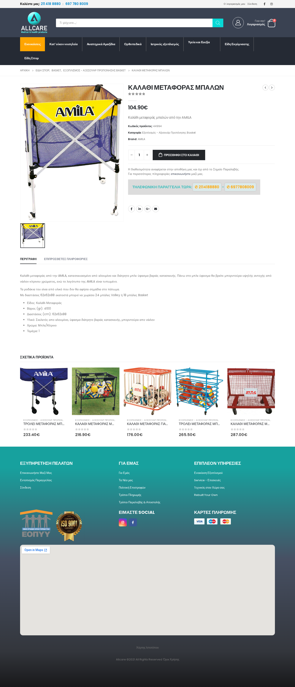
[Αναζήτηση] (218, 23)
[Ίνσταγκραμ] (272, 4)
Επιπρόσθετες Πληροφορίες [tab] (66, 259)
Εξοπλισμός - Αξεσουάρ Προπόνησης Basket (169, 132)
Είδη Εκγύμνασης (237, 44)
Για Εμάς (124, 473)
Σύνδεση (252, 4)
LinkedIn (139, 208)
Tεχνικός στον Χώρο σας (209, 488)
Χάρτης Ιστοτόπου (147, 647)
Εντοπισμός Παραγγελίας (36, 480)
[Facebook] (265, 4)
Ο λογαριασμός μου (234, 4)
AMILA (141, 139)
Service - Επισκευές (207, 480)
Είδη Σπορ (31, 58)
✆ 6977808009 (240, 187)
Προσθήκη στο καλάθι (181, 155)
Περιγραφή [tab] (28, 259)
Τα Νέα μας (126, 480)
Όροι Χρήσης (171, 659)
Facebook (131, 208)
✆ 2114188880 (207, 187)
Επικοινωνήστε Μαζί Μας (36, 473)
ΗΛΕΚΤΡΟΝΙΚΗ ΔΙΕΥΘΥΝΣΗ (155, 208)
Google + (147, 208)
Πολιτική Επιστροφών (132, 488)
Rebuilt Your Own (206, 495)
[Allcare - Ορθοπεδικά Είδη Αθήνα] (31, 22)
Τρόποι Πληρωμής (130, 495)
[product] (44, 391)
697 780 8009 (76, 4)
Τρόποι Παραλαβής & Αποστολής (139, 502)
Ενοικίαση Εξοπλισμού (208, 473)
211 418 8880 (40, 4)
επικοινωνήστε (180, 174)
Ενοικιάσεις (32, 44)
